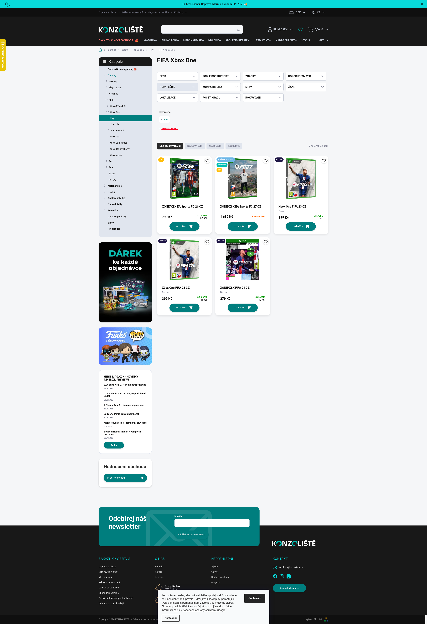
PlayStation (115, 87)
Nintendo (113, 93)
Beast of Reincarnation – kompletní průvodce (122, 432)
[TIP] (184, 180)
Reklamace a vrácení (132, 12)
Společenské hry (116, 198)
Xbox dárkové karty (120, 149)
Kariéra (165, 12)
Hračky (111, 192)
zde (176, 610)
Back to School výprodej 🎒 (122, 69)
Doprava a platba (107, 12)
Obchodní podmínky (109, 593)
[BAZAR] (301, 180)
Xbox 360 (114, 136)
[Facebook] (275, 575)
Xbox (111, 100)
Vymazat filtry (169, 128)
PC (110, 161)
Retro (111, 167)
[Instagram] (281, 575)
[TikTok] (288, 575)
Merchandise (115, 186)
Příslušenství (117, 130)
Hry (112, 118)
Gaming (112, 75)
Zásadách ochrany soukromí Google (204, 610)
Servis (214, 571)
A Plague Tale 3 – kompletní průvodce (124, 405)
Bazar (112, 173)
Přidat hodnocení (116, 477)
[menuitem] (120, 41)
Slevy (111, 222)
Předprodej (114, 228)
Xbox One (115, 112)
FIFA (165, 119)
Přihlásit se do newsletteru (191, 534)
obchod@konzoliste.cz (291, 567)
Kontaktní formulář (289, 588)
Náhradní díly (115, 204)
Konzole (114, 124)
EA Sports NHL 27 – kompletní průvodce (125, 384)
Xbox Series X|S (117, 106)
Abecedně (234, 146)
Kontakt (159, 566)
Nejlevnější (194, 146)
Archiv (114, 445)
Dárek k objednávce (109, 587)
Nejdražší (215, 146)
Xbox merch (116, 155)
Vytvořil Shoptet (314, 619)
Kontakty (179, 12)
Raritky (112, 179)
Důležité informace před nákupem (116, 598)
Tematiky (113, 210)
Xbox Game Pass (118, 142)
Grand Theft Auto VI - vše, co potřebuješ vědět (125, 394)
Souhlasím (255, 598)
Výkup (214, 566)
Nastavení (171, 618)
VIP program (105, 577)
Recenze (159, 577)
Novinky (113, 81)
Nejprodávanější (170, 146)
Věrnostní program (108, 571)
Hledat (238, 29)
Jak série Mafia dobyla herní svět (121, 414)
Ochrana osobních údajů (111, 603)
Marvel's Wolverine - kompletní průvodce (125, 422)
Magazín (152, 12)
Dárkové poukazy (117, 216)
